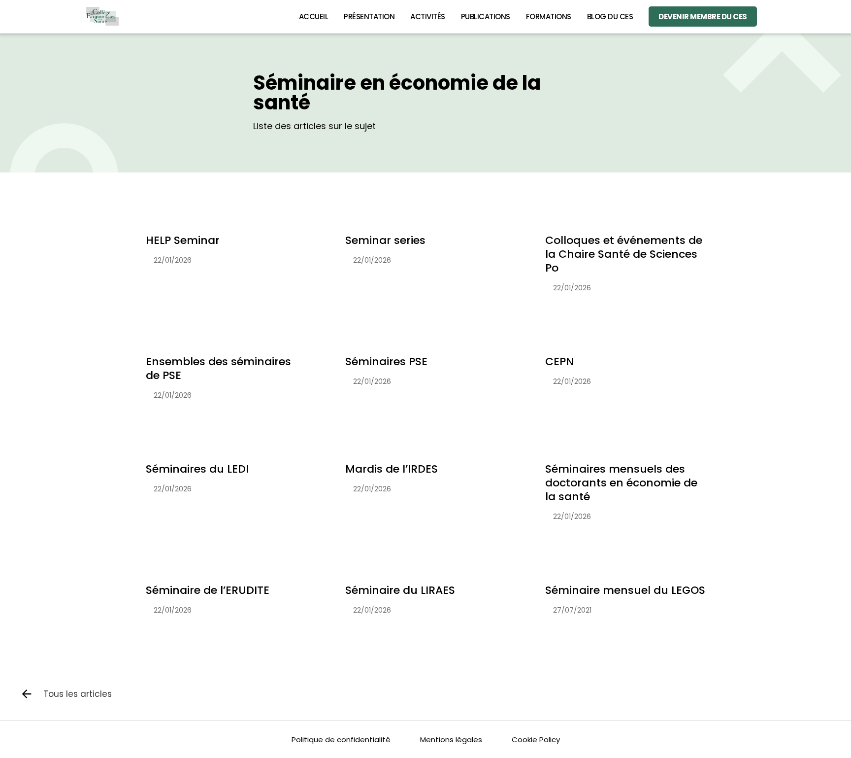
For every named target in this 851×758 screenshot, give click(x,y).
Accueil (313, 16)
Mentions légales (451, 739)
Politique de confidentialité (341, 739)
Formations (548, 16)
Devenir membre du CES (702, 16)
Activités (427, 16)
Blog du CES (610, 16)
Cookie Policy (536, 739)
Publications (485, 16)
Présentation (369, 16)
